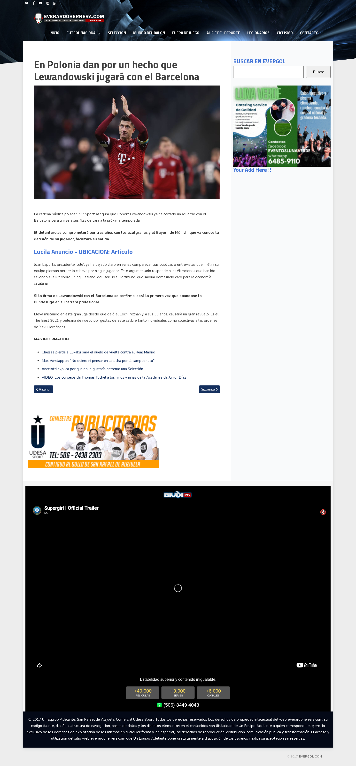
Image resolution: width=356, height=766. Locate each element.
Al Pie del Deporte (223, 33)
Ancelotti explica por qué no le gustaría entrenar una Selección (92, 369)
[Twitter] (26, 3)
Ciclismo (285, 33)
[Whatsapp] (54, 3)
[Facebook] (33, 3)
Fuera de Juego (185, 33)
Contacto (309, 33)
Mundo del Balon (149, 33)
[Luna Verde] (282, 125)
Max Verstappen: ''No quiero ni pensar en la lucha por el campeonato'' (98, 360)
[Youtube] (40, 3)
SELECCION (117, 33)
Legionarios (258, 33)
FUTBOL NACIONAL (82, 33)
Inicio (54, 33)
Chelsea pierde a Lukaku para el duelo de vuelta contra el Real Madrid (98, 352)
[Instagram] (47, 3)
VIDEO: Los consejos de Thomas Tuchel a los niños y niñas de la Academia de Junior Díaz (114, 377)
